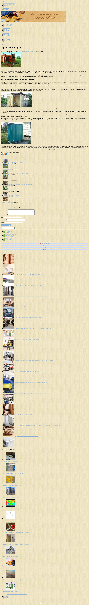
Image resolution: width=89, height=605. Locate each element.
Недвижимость (6, 40)
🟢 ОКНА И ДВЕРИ (8, 238)
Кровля (5, 29)
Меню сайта (3, 44)
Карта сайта (6, 597)
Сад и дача (5, 5)
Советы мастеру (7, 39)
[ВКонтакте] (2, 154)
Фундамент (6, 34)
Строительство (6, 28)
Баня (4, 41)
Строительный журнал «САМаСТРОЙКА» (17, 594)
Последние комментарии (9, 4)
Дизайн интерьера (7, 36)
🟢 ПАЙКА (6, 240)
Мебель (5, 38)
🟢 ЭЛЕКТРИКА (7, 239)
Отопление (6, 33)
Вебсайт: (3, 222)
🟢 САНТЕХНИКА (8, 236)
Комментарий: (4, 214)
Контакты (5, 598)
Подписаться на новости (9, 3)
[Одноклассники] (4, 154)
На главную (6, 1)
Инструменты (6, 6)
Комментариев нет (30, 51)
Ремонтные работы (7, 25)
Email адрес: (4, 219)
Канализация (6, 31)
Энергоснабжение (7, 35)
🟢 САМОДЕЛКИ (7, 231)
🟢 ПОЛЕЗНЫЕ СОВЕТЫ (9, 234)
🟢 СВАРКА (6, 232)
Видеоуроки (6, 9)
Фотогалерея (6, 8)
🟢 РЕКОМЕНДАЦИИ (9, 235)
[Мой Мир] (6, 154)
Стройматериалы (7, 26)
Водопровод (6, 30)
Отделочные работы (8, 24)
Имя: (2, 217)
